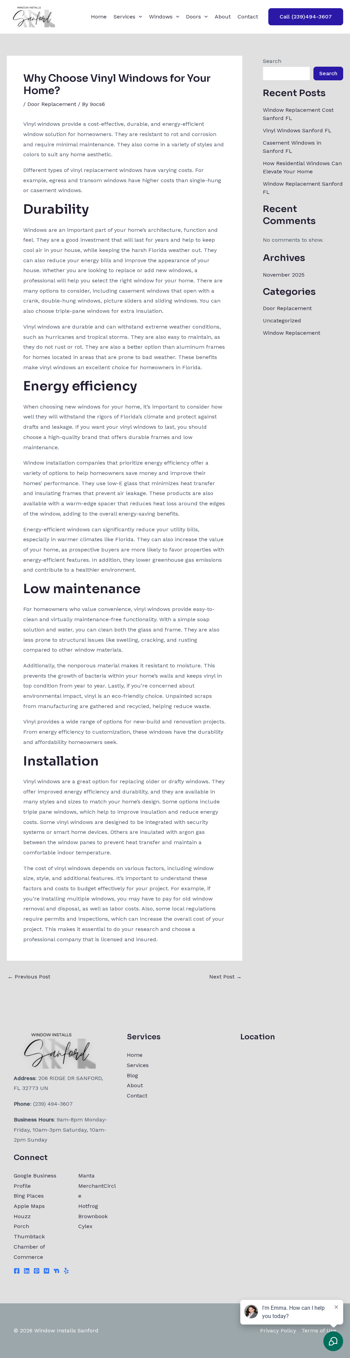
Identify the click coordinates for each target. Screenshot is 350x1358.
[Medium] (46, 1271)
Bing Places (29, 1196)
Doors (193, 16)
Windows (161, 16)
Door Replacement (51, 104)
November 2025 (284, 274)
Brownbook (93, 1216)
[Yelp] (66, 1271)
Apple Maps (29, 1206)
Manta (86, 1175)
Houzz (22, 1216)
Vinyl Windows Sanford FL (297, 130)
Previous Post (29, 977)
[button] (138, 16)
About (223, 16)
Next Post (225, 977)
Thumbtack (29, 1236)
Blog (132, 1075)
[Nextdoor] (56, 1271)
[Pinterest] (36, 1271)
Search (272, 61)
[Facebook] (17, 1271)
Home (99, 16)
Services (124, 16)
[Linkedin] (27, 1271)
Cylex (85, 1226)
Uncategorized (282, 320)
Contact (248, 16)
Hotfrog (88, 1206)
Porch (21, 1226)
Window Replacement (291, 333)
